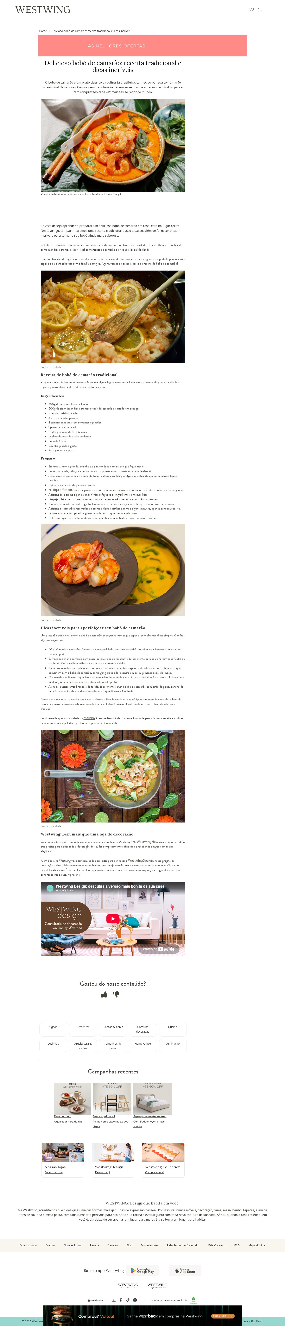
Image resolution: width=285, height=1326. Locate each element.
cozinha (89, 718)
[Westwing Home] (43, 9)
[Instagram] (135, 1300)
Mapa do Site (256, 1245)
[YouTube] (114, 1300)
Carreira (113, 1245)
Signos (53, 1027)
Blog (129, 1245)
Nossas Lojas (72, 1245)
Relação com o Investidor (183, 1245)
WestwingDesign (140, 860)
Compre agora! (154, 1172)
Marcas (50, 1245)
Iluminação (173, 1043)
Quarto (172, 1027)
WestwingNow (147, 842)
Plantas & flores (113, 1027)
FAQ (237, 1245)
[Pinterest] (121, 1300)
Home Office (143, 1043)
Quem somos (28, 1245)
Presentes (83, 1027)
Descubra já (102, 1172)
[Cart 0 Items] (267, 10)
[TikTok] (128, 1300)
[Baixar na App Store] (185, 1270)
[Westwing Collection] (128, 1286)
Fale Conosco (216, 1245)
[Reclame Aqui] (193, 1300)
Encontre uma (54, 1172)
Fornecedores (149, 1245)
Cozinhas (53, 1043)
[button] (251, 10)
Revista (94, 1245)
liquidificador (62, 490)
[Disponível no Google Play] (142, 1270)
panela (64, 466)
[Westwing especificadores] (157, 1286)
